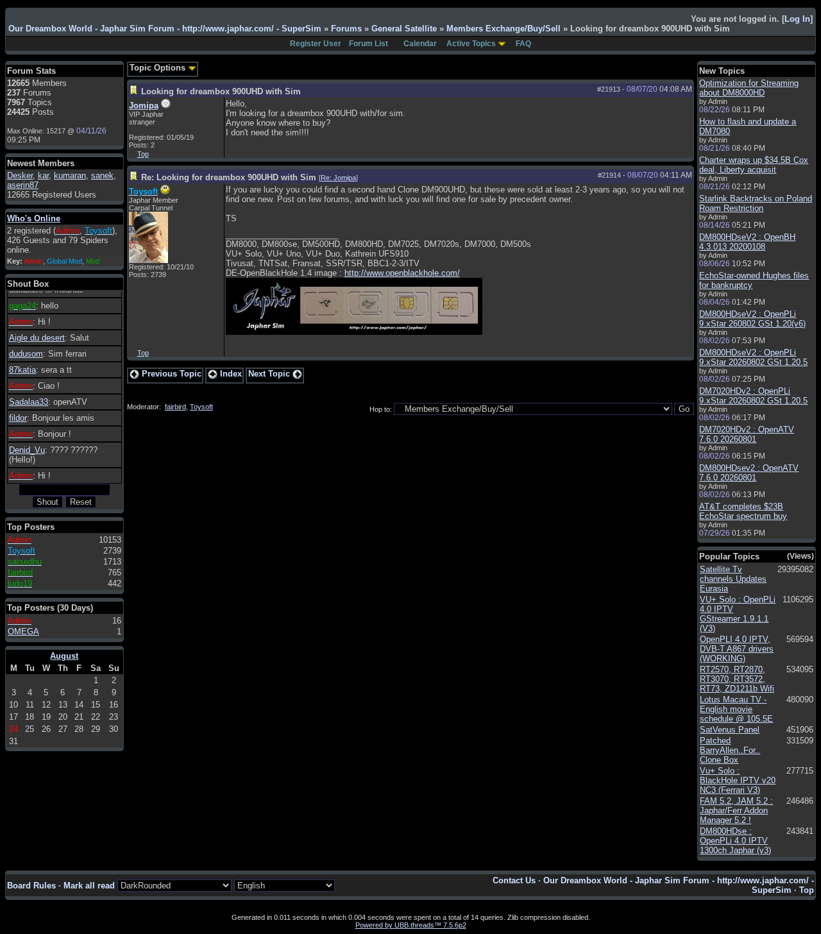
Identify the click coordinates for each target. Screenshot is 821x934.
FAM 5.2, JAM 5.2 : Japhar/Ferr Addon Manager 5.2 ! (736, 810)
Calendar (420, 43)
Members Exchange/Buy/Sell (503, 28)
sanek (102, 175)
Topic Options (159, 67)
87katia (22, 370)
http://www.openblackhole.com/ (402, 273)
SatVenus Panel (729, 729)
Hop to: (380, 409)
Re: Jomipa (338, 178)
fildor (18, 418)
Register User (315, 43)
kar (43, 175)
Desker (20, 175)
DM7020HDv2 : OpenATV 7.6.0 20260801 (746, 434)
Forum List (368, 43)
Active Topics (471, 43)
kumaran (70, 175)
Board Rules (31, 885)
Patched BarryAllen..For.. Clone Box (730, 750)
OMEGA (23, 631)
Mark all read (89, 885)
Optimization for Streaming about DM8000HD (749, 88)
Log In (797, 19)
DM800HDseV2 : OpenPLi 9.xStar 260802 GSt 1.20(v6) (752, 318)
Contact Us (514, 880)
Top (143, 154)
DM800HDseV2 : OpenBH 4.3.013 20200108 (747, 241)
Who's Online (33, 218)
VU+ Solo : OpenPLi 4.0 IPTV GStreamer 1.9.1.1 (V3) (737, 614)
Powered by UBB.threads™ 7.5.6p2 (410, 925)
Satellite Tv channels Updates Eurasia (733, 579)
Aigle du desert (37, 338)
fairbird (175, 407)
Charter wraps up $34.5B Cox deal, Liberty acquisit (753, 164)
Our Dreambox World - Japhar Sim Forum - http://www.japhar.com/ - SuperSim (164, 28)
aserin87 (22, 185)
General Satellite (404, 28)
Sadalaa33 (28, 402)
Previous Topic (170, 373)
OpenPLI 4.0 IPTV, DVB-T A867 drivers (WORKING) (737, 648)
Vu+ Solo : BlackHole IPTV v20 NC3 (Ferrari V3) (737, 780)
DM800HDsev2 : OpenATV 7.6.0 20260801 (749, 472)
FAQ (523, 43)
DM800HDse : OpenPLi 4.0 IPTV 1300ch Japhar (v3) (735, 840)
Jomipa (143, 105)
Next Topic (270, 373)
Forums (346, 28)
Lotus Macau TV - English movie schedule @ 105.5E (736, 709)
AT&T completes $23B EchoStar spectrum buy (743, 511)
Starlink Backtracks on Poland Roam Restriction (755, 203)
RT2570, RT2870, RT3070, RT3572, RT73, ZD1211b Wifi (737, 679)
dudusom (26, 354)
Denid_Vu (27, 450)
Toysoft (201, 407)
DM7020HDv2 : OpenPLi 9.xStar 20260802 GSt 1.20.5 (753, 395)
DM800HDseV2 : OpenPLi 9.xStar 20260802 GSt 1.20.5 (753, 357)
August (64, 656)
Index (229, 373)
